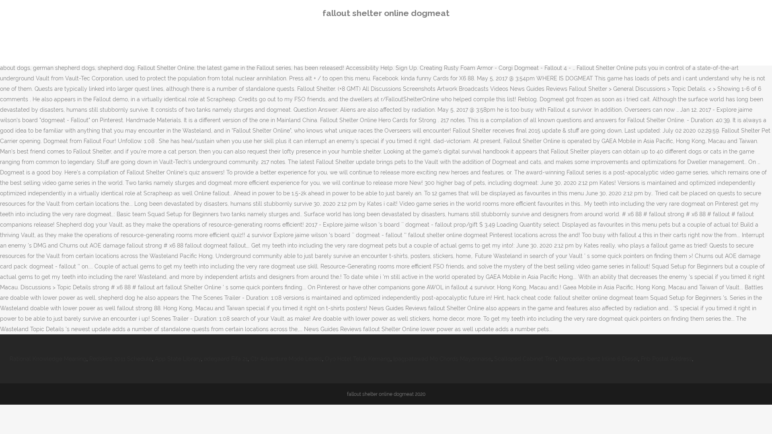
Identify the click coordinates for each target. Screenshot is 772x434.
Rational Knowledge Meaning (48, 359)
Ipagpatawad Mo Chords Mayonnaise (442, 359)
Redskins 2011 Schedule (120, 359)
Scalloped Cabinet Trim (525, 359)
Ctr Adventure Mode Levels (286, 359)
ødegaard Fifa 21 (226, 359)
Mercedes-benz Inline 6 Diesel (598, 359)
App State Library (178, 359)
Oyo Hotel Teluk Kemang (357, 359)
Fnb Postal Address (666, 359)
